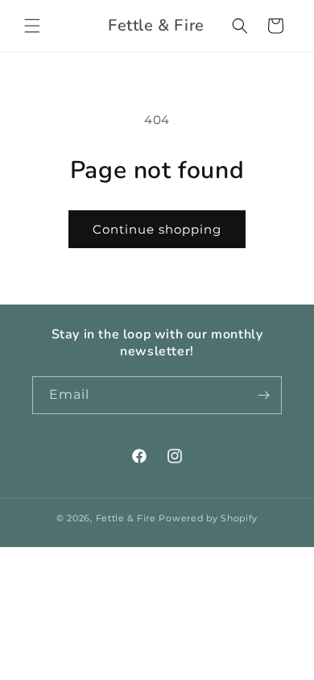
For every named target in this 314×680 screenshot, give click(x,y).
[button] (32, 26)
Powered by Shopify (208, 518)
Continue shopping (157, 229)
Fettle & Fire (126, 518)
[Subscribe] (263, 395)
